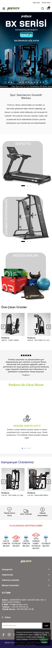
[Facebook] (3, 634)
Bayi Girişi (36, 2)
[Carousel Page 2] (24, 448)
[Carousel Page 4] (29, 448)
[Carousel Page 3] (27, 448)
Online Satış (46, 2)
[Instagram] (9, 634)
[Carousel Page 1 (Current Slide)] (22, 448)
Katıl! (46, 626)
